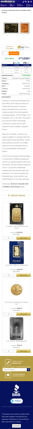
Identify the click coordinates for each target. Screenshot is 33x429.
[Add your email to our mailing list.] (28, 369)
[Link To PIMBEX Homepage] (8, 1)
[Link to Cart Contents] (28, 1)
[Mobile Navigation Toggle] (31, 1)
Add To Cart (23, 238)
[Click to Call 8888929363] (23, 1)
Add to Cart (14, 53)
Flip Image (7, 43)
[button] (16, 401)
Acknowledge (16, 425)
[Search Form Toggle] (26, 1)
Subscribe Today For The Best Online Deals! (16, 367)
